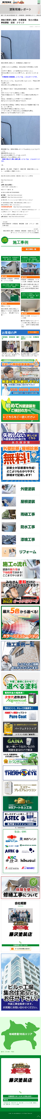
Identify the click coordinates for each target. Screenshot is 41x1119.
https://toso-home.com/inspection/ (22, 207)
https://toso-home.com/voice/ (15, 197)
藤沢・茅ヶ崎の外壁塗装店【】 (16, 1113)
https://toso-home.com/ (7, 180)
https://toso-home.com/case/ (15, 195)
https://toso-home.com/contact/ (17, 216)
